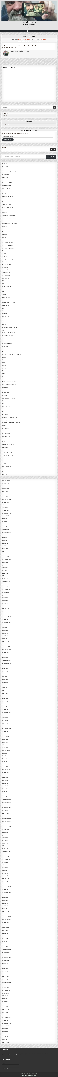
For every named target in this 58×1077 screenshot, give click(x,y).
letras (4, 357)
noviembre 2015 (6, 674)
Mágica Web (38, 41)
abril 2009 (5, 810)
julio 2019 (4, 595)
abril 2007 (5, 873)
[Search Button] (29, 27)
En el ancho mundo (7, 264)
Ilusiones (4, 313)
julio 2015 (4, 677)
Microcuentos (5, 393)
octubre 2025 (5, 483)
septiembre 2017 (6, 655)
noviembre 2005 (6, 919)
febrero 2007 (5, 878)
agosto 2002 (5, 1026)
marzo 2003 (5, 1007)
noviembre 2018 (6, 617)
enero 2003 (5, 1012)
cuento (4, 210)
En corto (4, 262)
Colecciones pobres (7, 199)
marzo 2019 (5, 606)
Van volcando (29, 36)
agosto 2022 (5, 516)
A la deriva (5, 166)
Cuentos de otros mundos (9, 218)
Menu (30, 31)
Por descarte (5, 428)
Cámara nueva (6, 188)
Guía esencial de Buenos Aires (10, 300)
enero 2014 (5, 707)
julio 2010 (5, 780)
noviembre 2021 (6, 532)
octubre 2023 (5, 502)
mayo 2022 (5, 521)
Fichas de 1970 (6, 278)
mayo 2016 (5, 668)
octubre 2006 (5, 889)
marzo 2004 (5, 974)
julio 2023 (5, 505)
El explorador (6, 251)
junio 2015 (5, 679)
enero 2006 (5, 914)
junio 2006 (5, 900)
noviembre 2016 (6, 663)
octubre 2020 (5, 557)
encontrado (5, 270)
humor (4, 308)
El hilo (4, 253)
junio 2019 (5, 598)
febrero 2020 (5, 576)
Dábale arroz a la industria (9, 223)
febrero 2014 (5, 704)
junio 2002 (5, 1031)
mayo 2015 (5, 682)
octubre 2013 (5, 709)
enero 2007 (5, 881)
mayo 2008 (5, 838)
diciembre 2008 (6, 818)
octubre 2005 (5, 922)
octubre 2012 (5, 731)
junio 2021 (5, 540)
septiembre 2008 (6, 827)
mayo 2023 (5, 508)
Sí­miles (4, 442)
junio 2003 (5, 998)
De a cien (4, 226)
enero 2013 (5, 726)
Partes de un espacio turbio (9, 417)
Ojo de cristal (6, 409)
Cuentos (4, 213)
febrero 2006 (5, 911)
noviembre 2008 (6, 821)
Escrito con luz (6, 273)
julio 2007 (5, 865)
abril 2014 (5, 701)
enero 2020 (5, 578)
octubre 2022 (5, 510)
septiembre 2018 (6, 622)
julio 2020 (5, 562)
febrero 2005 (5, 944)
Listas (4, 365)
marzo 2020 (5, 573)
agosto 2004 (5, 960)
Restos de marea (6, 439)
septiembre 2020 (6, 559)
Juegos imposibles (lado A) (9, 327)
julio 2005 (5, 930)
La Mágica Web (29, 22)
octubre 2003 (5, 988)
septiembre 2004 (6, 958)
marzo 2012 (5, 742)
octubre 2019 (5, 587)
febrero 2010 (5, 794)
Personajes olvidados (8, 420)
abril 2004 (5, 971)
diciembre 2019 (6, 581)
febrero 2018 (5, 641)
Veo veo (4, 469)
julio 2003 (5, 996)
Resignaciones (6, 436)
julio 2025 (5, 491)
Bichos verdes (6, 180)
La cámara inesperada (8, 335)
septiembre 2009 (6, 808)
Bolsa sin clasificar (7, 183)
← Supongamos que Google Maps (10, 62)
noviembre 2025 (6, 480)
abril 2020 (5, 570)
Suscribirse (8, 140)
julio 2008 (5, 832)
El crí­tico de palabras (8, 245)
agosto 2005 (5, 928)
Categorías (5, 113)
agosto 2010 (5, 778)
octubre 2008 (5, 824)
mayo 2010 (5, 786)
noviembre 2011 (6, 750)
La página (5, 346)
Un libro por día (6, 466)
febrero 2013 (5, 723)
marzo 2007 (5, 876)
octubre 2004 (5, 955)
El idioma (4, 256)
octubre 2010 (5, 772)
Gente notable (6, 297)
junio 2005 (5, 933)
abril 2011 (4, 758)
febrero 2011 (5, 764)
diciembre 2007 (6, 851)
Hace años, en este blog (8, 303)
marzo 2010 (5, 791)
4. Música (4, 163)
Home (3, 1063)
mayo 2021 (5, 543)
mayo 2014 (5, 698)
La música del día (7, 343)
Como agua (5, 202)
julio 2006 (5, 898)
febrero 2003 (5, 1009)
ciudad (4, 191)
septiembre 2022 (6, 513)
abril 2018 (5, 636)
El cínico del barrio (7, 243)
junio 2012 (5, 739)
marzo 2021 (5, 548)
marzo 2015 (5, 688)
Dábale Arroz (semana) (8, 221)
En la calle (5, 267)
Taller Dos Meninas (7, 453)
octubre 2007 (5, 857)
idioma (4, 311)
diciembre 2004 (6, 949)
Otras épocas (5, 412)
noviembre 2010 (6, 769)
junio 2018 (5, 630)
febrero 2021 (5, 551)
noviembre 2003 (6, 985)
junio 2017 (5, 658)
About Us (4, 1066)
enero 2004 (5, 979)
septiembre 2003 (6, 990)
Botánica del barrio (7, 185)
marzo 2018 (5, 638)
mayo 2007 (5, 870)
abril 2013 (5, 720)
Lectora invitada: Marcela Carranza (11, 354)
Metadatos (5, 387)
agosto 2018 (5, 625)
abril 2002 (5, 1037)
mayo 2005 (5, 936)
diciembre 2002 (6, 1015)
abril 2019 (5, 603)
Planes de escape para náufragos (11, 423)
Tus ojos (4, 463)
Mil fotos (4, 395)
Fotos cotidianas (6, 286)
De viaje (4, 234)
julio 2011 (4, 753)
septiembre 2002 (6, 1023)
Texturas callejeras (7, 455)
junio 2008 (5, 835)
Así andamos (5, 174)
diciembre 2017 (6, 647)
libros (3, 360)
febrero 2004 (5, 977)
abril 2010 (5, 788)
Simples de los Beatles (8, 444)
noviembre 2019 (6, 584)
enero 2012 (5, 748)
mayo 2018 (5, 633)
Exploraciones (6, 275)
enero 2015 (5, 693)
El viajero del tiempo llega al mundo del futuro (15, 259)
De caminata (5, 229)
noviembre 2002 (6, 1018)
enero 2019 (5, 611)
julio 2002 (5, 1028)
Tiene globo (5, 458)
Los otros (4, 371)
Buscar (4, 147)
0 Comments (42, 39)
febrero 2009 (5, 813)
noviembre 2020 (6, 554)
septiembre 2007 (6, 859)
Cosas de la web (6, 204)
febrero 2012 (5, 745)
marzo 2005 (5, 941)
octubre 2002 (5, 1020)
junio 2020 (5, 565)
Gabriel (4, 294)
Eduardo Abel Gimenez (24, 39)
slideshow (5, 447)
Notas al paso (6, 406)
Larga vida (5, 352)
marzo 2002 (5, 1039)
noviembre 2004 (6, 952)
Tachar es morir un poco (8, 450)
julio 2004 (5, 963)
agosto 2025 (5, 488)
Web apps (4, 474)
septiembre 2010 (6, 775)
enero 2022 (5, 527)
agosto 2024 (5, 497)
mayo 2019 (5, 600)
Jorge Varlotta (6, 322)
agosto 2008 (5, 829)
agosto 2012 (5, 737)
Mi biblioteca (5, 390)
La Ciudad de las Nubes (8, 338)
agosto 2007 (5, 862)
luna (3, 373)
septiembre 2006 (6, 892)
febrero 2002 (5, 1042)
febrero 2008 (5, 846)
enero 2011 (5, 767)
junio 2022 (5, 518)
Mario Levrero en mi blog (9, 382)
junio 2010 (5, 783)
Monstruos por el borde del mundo (11, 401)
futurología (5, 292)
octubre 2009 (5, 805)
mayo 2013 (5, 718)
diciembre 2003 (6, 982)
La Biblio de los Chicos (8, 333)
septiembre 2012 (6, 734)
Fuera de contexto (7, 289)
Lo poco (4, 368)
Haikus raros (5, 305)
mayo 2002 (5, 1034)
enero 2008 (5, 848)
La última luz (25, 41)
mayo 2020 (5, 568)
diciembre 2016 (6, 660)
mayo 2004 (5, 968)
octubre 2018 (5, 619)
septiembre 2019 (6, 589)
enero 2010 (5, 797)
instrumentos (5, 316)
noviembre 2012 (6, 728)
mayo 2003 (5, 1001)
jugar (3, 330)
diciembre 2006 (6, 884)
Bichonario (5, 177)
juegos (4, 324)
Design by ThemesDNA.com (29, 1075)
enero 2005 (5, 947)
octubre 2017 (5, 652)
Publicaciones (6, 433)
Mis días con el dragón (8, 398)
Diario (4, 240)
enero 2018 (5, 644)
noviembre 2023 (6, 499)
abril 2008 (5, 840)
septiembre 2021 (6, 535)
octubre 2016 (5, 666)
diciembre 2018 (6, 614)
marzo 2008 (5, 843)
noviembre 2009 (6, 802)
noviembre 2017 (6, 649)
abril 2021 (5, 546)
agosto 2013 (5, 715)
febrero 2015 (5, 690)
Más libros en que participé (9, 384)
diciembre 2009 (6, 799)
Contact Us (5, 1069)
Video (3, 472)
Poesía (4, 425)
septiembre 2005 (6, 925)
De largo (4, 232)
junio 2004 (5, 966)
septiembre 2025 (6, 486)
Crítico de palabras (7, 207)
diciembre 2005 (6, 917)
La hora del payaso (7, 341)
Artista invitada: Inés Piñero (10, 172)
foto (3, 283)
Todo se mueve (6, 461)
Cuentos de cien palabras (9, 215)
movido (4, 403)
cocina (4, 193)
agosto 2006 (5, 895)
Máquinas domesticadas (8, 379)
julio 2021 (4, 538)
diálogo (4, 237)
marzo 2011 (5, 761)
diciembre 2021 (6, 529)
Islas (3, 319)
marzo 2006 (5, 908)
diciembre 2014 (6, 696)
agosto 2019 (5, 592)
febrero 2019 (5, 608)
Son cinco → (53, 62)
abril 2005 (5, 938)
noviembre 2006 (6, 887)
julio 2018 (4, 628)
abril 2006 (5, 906)
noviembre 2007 (6, 854)
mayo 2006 (5, 903)
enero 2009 (5, 816)
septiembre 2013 (6, 712)
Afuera (4, 169)
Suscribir (51, 156)
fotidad (4, 281)
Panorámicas (5, 414)
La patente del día (7, 349)
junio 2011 (5, 756)
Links (3, 363)
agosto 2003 (5, 993)
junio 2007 (5, 868)
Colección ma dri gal (7, 196)
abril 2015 (5, 685)
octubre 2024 (5, 494)
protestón (5, 431)
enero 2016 (5, 671)
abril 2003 (5, 1004)
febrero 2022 (5, 524)
